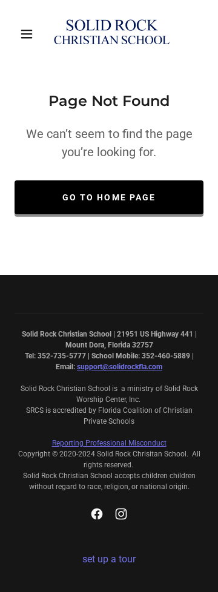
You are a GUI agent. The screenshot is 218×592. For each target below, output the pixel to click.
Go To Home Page (108, 197)
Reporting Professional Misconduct (109, 443)
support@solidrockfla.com (119, 367)
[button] (27, 34)
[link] (111, 34)
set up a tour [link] (109, 559)
